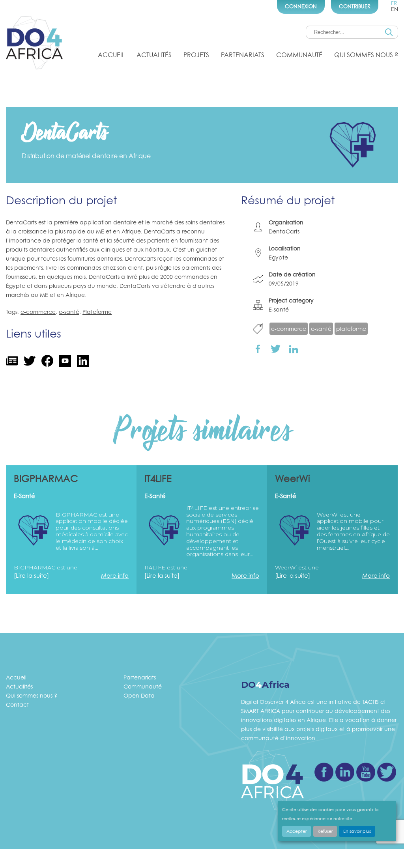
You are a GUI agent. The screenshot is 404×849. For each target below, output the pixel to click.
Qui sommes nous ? (366, 55)
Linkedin (344, 772)
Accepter (296, 831)
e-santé (69, 311)
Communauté (299, 55)
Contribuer (354, 6)
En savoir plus (357, 831)
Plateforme (97, 311)
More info (115, 575)
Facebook (323, 772)
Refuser (325, 831)
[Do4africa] (34, 44)
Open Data (139, 695)
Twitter (386, 772)
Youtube (365, 772)
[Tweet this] (276, 348)
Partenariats (242, 55)
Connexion (301, 6)
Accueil (111, 55)
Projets (196, 55)
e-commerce (38, 311)
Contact (17, 704)
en (394, 9)
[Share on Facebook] (258, 348)
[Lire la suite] (31, 575)
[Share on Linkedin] (293, 348)
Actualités (154, 55)
